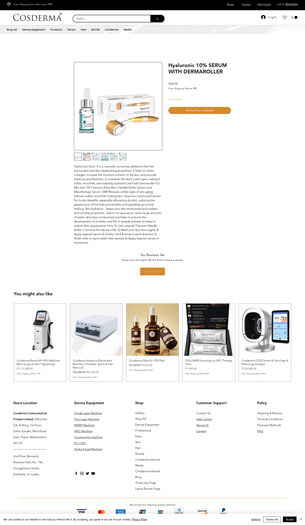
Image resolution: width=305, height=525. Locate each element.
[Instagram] (82, 470)
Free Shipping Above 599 (182, 88)
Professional (143, 427)
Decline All (272, 519)
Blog (138, 473)
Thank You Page (145, 479)
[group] (152, 340)
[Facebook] (76, 470)
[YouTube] (93, 470)
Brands (139, 450)
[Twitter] (87, 470)
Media (139, 462)
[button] (294, 17)
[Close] (301, 519)
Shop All (140, 415)
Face (138, 433)
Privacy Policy (139, 519)
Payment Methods (269, 421)
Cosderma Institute (147, 456)
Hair (138, 444)
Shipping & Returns (269, 409)
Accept (290, 519)
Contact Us (203, 409)
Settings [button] (255, 519)
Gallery (140, 409)
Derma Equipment (147, 421)
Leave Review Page (147, 485)
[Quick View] (40, 330)
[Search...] (157, 18)
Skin (137, 438)
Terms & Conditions (270, 415)
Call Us (287, 4)
